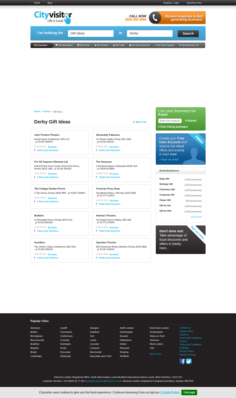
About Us (184, 334)
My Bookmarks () (190, 45)
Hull (92, 336)
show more (196, 217)
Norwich (124, 336)
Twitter (189, 361)
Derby (47, 111)
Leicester (94, 344)
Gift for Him (165, 211)
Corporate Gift (166, 195)
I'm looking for (50, 33)
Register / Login (171, 3)
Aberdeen (35, 328)
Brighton (34, 348)
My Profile (120, 45)
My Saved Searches (141, 45)
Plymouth (124, 348)
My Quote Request (165, 45)
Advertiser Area (194, 3)
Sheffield (124, 356)
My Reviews (102, 45)
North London (127, 328)
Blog (50, 3)
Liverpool (94, 348)
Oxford (123, 344)
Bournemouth (37, 340)
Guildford (94, 332)
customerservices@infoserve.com (103, 381)
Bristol (33, 352)
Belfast (33, 332)
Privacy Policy (187, 351)
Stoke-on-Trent (157, 336)
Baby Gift (164, 179)
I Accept (189, 392)
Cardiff (63, 328)
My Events (85, 45)
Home (37, 3)
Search (188, 33)
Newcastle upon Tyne (101, 356)
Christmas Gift (167, 189)
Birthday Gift (166, 184)
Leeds (93, 340)
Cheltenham (66, 336)
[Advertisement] (118, 78)
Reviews (52, 147)
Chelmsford (66, 332)
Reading (124, 352)
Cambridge (36, 356)
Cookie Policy (170, 392)
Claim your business (48, 150)
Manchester (96, 352)
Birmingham (36, 336)
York (152, 348)
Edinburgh (65, 356)
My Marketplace (65, 45)
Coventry (64, 340)
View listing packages (174, 126)
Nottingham (125, 340)
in (120, 33)
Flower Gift (165, 200)
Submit (191, 120)
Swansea (154, 340)
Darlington (65, 344)
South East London (159, 328)
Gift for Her (165, 205)
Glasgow (94, 328)
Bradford (34, 344)
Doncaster (65, 352)
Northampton (126, 332)
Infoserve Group (188, 354)
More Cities (155, 354)
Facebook (182, 361)
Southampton (156, 332)
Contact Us (185, 328)
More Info (141, 122)
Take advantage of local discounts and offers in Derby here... (173, 239)
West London (156, 344)
